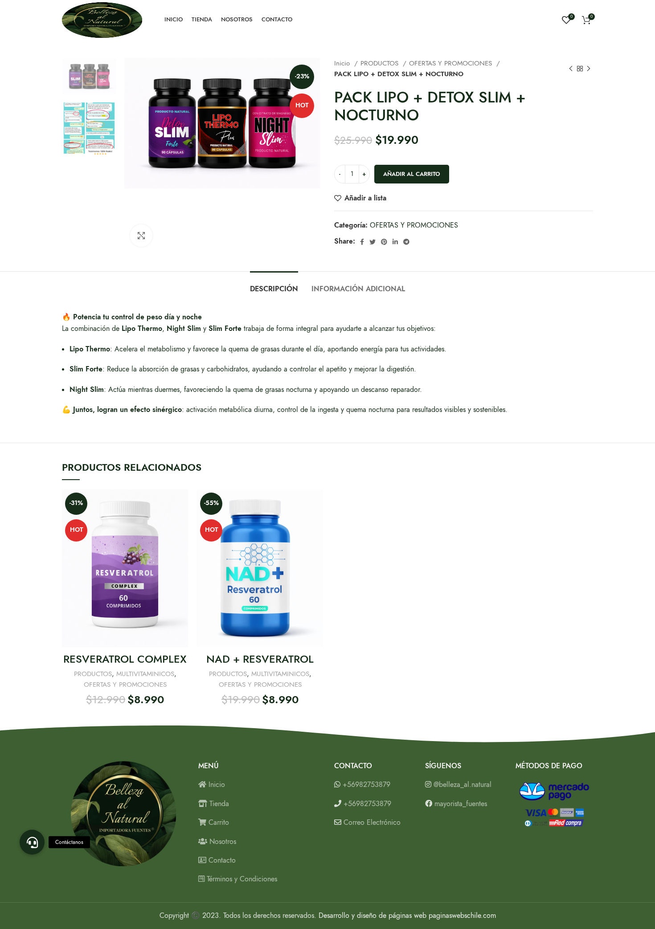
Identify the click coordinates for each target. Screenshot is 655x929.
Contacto (221, 860)
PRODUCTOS (380, 63)
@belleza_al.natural (462, 785)
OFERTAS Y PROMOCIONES (451, 63)
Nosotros (221, 842)
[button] (32, 842)
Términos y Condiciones (241, 879)
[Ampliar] (141, 235)
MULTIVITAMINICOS (145, 673)
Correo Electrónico (372, 822)
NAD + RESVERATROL (260, 659)
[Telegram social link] (406, 242)
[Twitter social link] (372, 242)
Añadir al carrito (411, 174)
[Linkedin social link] (395, 242)
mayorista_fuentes (460, 804)
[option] (89, 76)
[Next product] (588, 68)
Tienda (218, 804)
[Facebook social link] (362, 242)
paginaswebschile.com (462, 916)
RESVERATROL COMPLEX (125, 659)
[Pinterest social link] (384, 242)
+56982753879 (366, 785)
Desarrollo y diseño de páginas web (372, 916)
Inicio (343, 63)
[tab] (274, 284)
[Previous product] (570, 68)
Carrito (217, 822)
